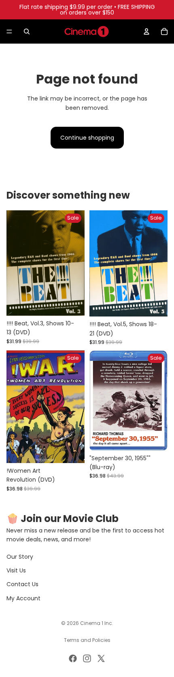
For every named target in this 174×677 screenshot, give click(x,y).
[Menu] (9, 31)
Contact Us (22, 584)
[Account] (146, 31)
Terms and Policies (87, 640)
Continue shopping (87, 138)
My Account (23, 598)
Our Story (19, 557)
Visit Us (16, 570)
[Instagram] (87, 658)
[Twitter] (101, 658)
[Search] (27, 31)
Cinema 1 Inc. (96, 623)
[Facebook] (73, 658)
